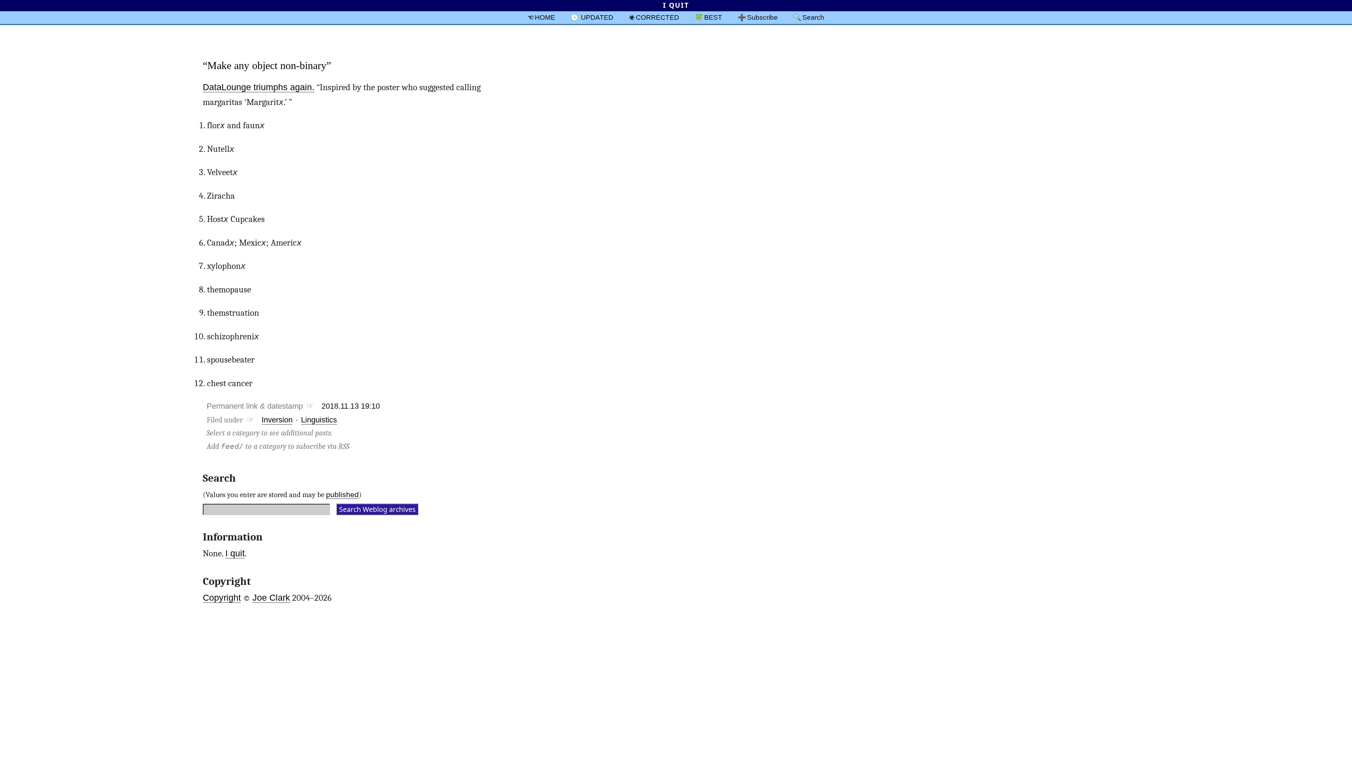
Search (813, 17)
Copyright (222, 597)
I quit (235, 553)
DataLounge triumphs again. (258, 87)
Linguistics (319, 419)
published (342, 494)
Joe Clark (271, 597)
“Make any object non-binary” (267, 65)
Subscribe (762, 17)
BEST (713, 17)
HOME (545, 17)
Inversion (277, 419)
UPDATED (597, 17)
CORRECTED (657, 17)
